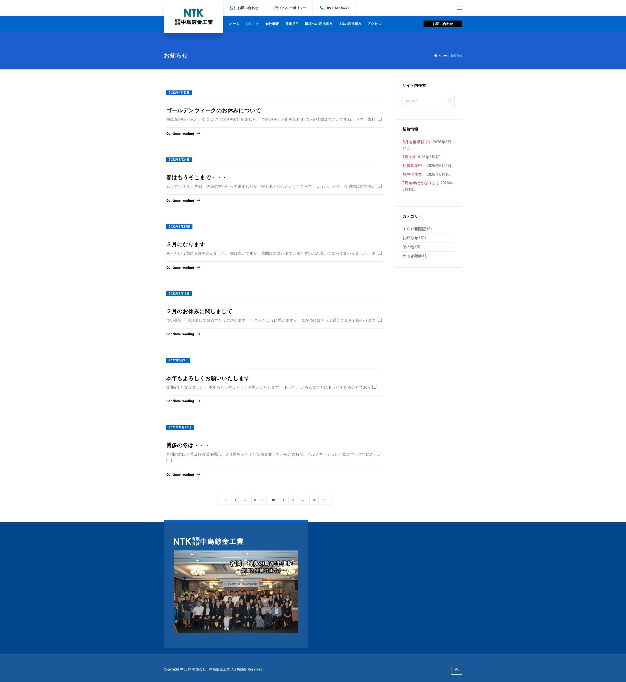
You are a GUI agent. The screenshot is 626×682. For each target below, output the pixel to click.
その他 (408, 246)
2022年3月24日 (179, 159)
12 (292, 500)
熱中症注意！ (414, 174)
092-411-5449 (338, 8)
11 (284, 500)
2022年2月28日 (179, 226)
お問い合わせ (248, 8)
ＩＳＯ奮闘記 (414, 229)
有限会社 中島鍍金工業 (211, 669)
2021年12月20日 (180, 427)
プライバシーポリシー (289, 8)
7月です (409, 157)
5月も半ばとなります (421, 183)
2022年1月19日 (179, 293)
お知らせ (410, 237)
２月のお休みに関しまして (199, 311)
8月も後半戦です (417, 142)
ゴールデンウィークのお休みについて (213, 110)
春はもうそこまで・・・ (196, 177)
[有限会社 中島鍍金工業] (193, 16)
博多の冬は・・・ (188, 445)
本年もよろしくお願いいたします (208, 378)
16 (314, 500)
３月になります (185, 244)
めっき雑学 (412, 255)
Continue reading (180, 134)
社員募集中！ (414, 165)
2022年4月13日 (179, 92)
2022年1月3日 (178, 360)
